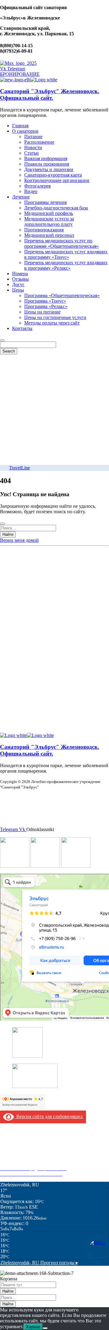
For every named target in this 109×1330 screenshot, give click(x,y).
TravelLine (19, 467)
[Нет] (45, 1328)
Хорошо (33, 1327)
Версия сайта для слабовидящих (48, 1116)
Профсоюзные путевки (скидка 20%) (38, 1163)
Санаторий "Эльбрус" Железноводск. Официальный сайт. (49, 94)
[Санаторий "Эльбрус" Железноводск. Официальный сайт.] (15, 79)
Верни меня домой (19, 540)
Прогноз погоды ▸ (39, 1262)
